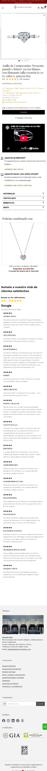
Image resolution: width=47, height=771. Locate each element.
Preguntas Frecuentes (11, 669)
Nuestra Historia (9, 666)
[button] (23, 194)
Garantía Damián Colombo (13, 678)
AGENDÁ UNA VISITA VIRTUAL (18, 186)
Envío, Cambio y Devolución (13, 675)
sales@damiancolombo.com (19, 649)
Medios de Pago (9, 672)
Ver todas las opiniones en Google (11, 309)
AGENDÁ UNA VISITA (13, 169)
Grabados (6, 681)
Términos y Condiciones (12, 686)
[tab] (23, 194)
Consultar (23, 112)
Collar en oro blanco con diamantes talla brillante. (23, 266)
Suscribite (40, 704)
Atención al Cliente (10, 684)
